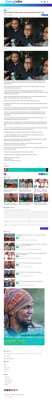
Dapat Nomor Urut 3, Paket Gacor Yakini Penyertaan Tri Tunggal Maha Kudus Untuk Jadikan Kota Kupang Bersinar (40, 190)
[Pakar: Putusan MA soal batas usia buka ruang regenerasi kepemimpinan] (11, 197)
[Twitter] (42, 174)
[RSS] (17, 390)
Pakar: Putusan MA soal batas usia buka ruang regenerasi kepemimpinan (10, 204)
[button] (41, 2)
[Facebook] (39, 174)
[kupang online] (13, 1)
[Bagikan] (47, 15)
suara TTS (7, 376)
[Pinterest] (10, 390)
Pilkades (6, 384)
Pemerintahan (6, 369)
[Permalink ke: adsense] (5, 15)
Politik (5, 10)
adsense (8, 14)
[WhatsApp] (47, 174)
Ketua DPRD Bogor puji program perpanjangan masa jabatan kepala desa (41, 204)
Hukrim (5, 371)
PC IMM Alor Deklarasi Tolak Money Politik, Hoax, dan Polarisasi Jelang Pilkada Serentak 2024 (11, 190)
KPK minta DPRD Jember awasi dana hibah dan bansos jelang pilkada (26, 204)
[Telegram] (44, 174)
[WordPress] (12, 390)
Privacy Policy (6, 394)
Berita (6, 186)
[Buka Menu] (44, 2)
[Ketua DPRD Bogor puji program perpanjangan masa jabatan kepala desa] (41, 197)
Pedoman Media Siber (21, 394)
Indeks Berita (13, 394)
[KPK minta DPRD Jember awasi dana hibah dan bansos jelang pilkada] (26, 197)
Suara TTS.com (8, 378)
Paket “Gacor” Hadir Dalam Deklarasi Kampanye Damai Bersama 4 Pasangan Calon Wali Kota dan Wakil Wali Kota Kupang (26, 190)
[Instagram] (14, 390)
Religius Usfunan (8, 382)
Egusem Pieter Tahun (9, 380)
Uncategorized (6, 367)
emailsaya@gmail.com (10, 358)
